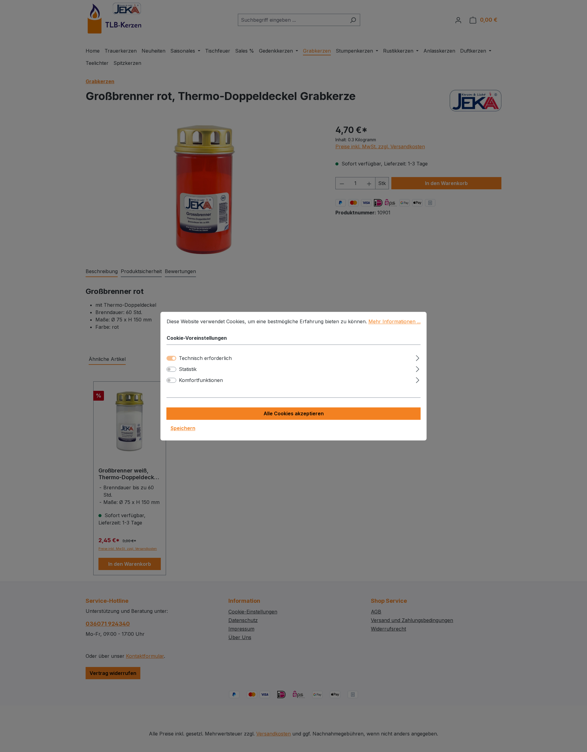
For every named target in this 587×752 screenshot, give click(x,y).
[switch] (171, 369)
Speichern (183, 428)
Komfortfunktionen (201, 380)
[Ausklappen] (417, 357)
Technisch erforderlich (205, 358)
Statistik (188, 369)
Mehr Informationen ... (394, 321)
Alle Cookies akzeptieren (294, 413)
